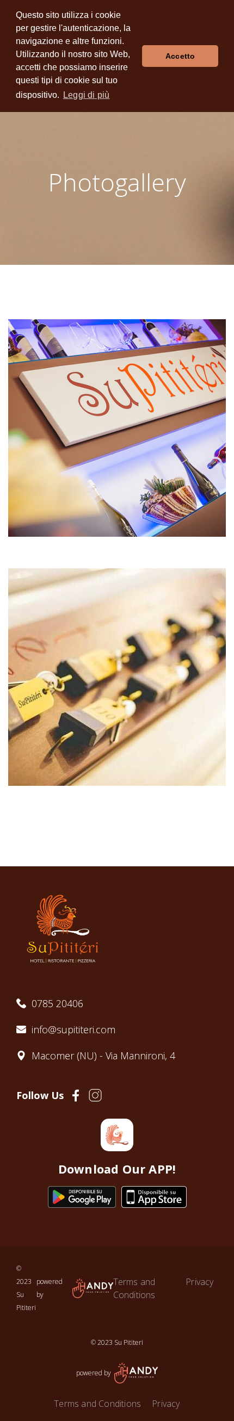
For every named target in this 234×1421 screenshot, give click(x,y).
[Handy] (92, 1288)
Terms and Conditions (134, 1288)
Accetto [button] (180, 56)
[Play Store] (82, 1197)
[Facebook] (76, 1095)
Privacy (199, 1282)
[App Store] (154, 1197)
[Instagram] (95, 1095)
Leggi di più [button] (86, 95)
